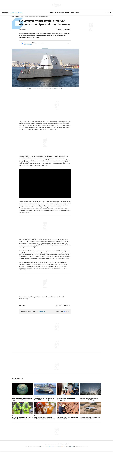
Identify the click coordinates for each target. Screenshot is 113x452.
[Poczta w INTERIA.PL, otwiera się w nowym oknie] (108, 12)
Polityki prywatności (50, 446)
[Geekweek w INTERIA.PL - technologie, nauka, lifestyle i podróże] (16, 12)
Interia (13, 16)
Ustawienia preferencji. (59, 446)
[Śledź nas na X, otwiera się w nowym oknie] (68, 311)
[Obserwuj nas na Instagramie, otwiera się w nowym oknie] (66, 311)
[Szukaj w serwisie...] (105, 12)
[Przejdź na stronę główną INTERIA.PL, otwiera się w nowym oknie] (6, 12)
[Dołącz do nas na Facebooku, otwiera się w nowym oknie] (64, 311)
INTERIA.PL (71, 446)
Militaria (21, 16)
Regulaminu (42, 446)
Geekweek (17, 16)
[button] (51, 12)
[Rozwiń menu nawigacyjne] (110, 12)
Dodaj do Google (33, 44)
